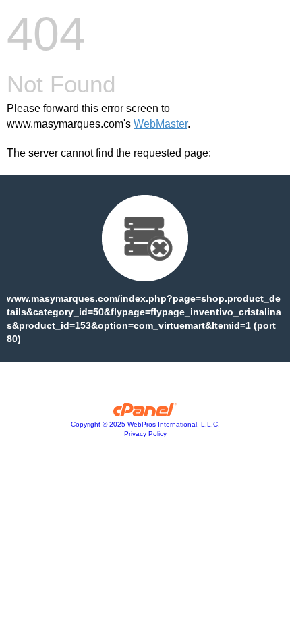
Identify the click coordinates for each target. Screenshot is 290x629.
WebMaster (160, 124)
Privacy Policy (145, 433)
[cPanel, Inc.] (145, 413)
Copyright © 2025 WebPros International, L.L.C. (145, 424)
